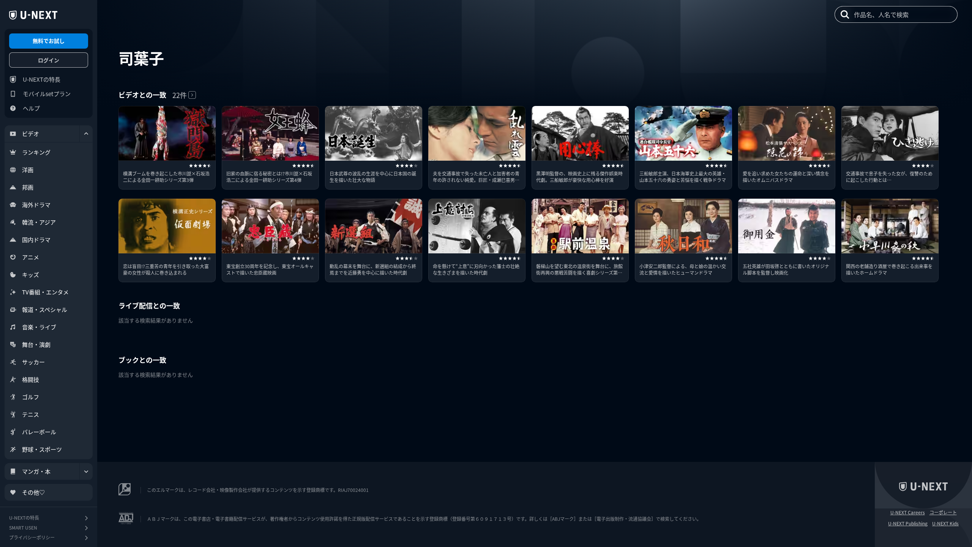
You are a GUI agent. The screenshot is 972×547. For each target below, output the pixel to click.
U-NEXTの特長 (41, 79)
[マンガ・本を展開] (86, 471)
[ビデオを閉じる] (86, 133)
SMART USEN (23, 527)
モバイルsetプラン (47, 94)
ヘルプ (31, 108)
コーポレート (943, 512)
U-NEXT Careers (907, 512)
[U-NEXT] (33, 15)
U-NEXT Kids (945, 523)
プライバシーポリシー (32, 537)
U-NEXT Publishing (908, 523)
